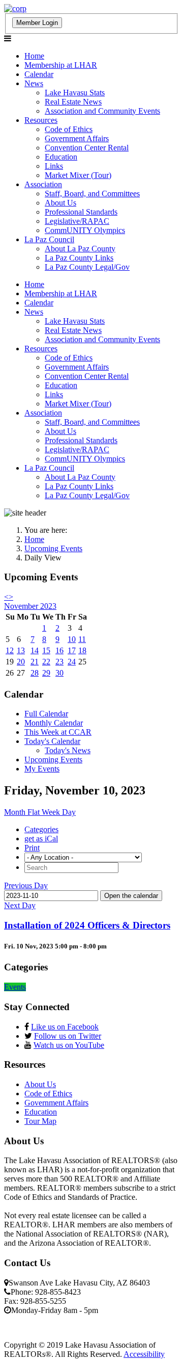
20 (21, 661)
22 (46, 661)
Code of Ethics (69, 129)
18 (82, 650)
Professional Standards (81, 212)
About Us (60, 202)
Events (15, 987)
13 (21, 650)
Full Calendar (46, 713)
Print (32, 847)
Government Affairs (77, 138)
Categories (41, 829)
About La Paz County (80, 248)
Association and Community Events (102, 111)
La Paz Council (49, 239)
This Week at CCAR (58, 732)
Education (61, 156)
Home (34, 56)
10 (72, 639)
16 (59, 650)
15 (46, 650)
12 (10, 650)
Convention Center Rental (87, 147)
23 (59, 661)
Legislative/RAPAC (77, 221)
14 (34, 650)
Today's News (67, 750)
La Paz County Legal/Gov (87, 267)
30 (59, 672)
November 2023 (30, 606)
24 (72, 661)
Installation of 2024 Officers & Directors (87, 925)
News (33, 83)
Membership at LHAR (60, 65)
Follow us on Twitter (67, 1036)
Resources (40, 120)
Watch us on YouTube (69, 1045)
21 (34, 661)
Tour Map (40, 1121)
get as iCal (41, 838)
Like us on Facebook (65, 1026)
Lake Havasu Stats (75, 92)
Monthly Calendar (53, 722)
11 (82, 639)
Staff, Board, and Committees (92, 193)
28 (34, 672)
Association (43, 184)
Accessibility (144, 1354)
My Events (41, 768)
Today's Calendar (52, 741)
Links (54, 166)
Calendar (38, 74)
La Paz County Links (79, 257)
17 (72, 650)
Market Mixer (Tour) (78, 175)
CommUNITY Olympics (85, 230)
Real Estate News (73, 101)
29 (46, 672)
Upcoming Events (53, 759)
